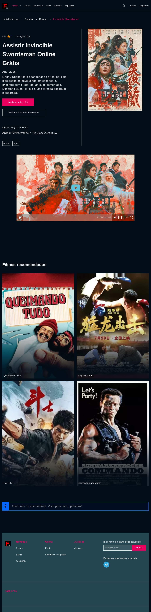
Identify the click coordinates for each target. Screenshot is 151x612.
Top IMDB (69, 6)
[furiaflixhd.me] (6, 5)
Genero (29, 19)
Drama (43, 19)
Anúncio (57, 6)
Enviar (139, 547)
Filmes (15, 6)
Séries (27, 6)
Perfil (47, 548)
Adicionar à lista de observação (23, 112)
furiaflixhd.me (11, 19)
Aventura (8, 370)
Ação (15, 143)
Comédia (17, 370)
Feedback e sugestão (55, 554)
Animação (38, 6)
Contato (78, 548)
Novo (48, 6)
